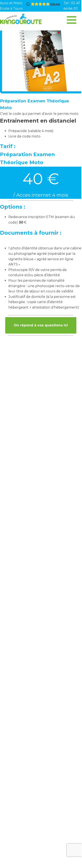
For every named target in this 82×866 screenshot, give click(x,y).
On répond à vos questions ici (41, 325)
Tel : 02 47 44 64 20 (71, 5)
